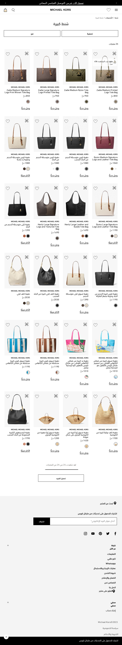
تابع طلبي (111, 558)
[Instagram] (85, 533)
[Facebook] (115, 533)
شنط (116, 18)
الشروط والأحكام (111, 634)
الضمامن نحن (110, 582)
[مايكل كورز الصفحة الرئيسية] (60, 10)
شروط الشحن (110, 573)
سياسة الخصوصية (110, 628)
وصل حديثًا (113, 108)
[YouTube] (93, 533)
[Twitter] (107, 533)
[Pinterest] (100, 533)
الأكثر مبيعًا (25, 175)
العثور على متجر (105, 591)
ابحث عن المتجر (106, 503)
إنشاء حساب (111, 611)
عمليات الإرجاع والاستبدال (105, 568)
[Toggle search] (13, 10)
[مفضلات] (108, 10)
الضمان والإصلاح (109, 578)
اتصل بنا (112, 587)
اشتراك (41, 521)
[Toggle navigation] (116, 10)
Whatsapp (111, 563)
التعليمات (111, 554)
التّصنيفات (109, 18)
